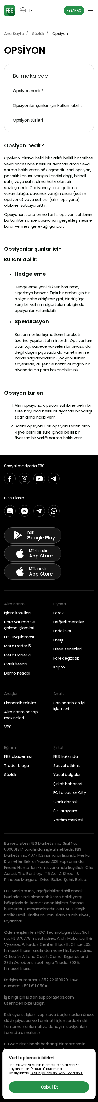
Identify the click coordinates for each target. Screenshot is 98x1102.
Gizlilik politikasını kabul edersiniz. (56, 1073)
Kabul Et (49, 1087)
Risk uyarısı (14, 1014)
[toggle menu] (91, 10)
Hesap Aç (74, 10)
